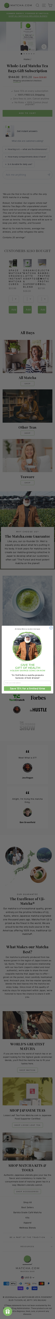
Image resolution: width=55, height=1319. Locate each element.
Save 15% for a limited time (27, 688)
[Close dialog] (51, 627)
